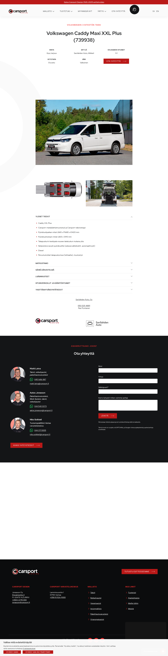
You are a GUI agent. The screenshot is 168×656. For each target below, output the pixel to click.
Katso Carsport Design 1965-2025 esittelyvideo (84, 2)
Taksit (92, 593)
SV (154, 11)
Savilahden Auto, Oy (84, 332)
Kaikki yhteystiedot (23, 478)
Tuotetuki (132, 593)
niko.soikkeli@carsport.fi (40, 467)
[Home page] (24, 572)
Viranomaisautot (97, 619)
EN (157, 11)
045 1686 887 (40, 412)
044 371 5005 (40, 463)
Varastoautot (95, 603)
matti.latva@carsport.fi (39, 416)
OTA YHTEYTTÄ (113, 61)
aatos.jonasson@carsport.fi (41, 443)
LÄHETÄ (104, 448)
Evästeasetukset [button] (29, 649)
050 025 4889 (84, 338)
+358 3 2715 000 (19, 600)
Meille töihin (133, 603)
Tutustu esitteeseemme (136, 571)
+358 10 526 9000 (58, 597)
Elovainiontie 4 (18, 595)
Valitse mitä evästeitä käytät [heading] (17, 642)
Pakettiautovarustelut (99, 614)
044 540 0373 (40, 439)
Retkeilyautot (95, 598)
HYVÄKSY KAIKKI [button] (12, 652)
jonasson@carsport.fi (21, 602)
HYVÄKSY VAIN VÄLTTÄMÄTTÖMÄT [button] (37, 652)
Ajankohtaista (133, 598)
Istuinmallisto (95, 609)
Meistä (131, 609)
